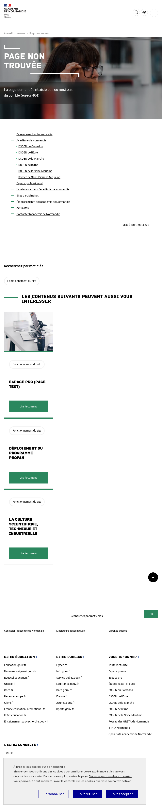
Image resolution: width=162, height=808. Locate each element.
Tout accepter (122, 794)
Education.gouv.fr (15, 665)
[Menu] (154, 13)
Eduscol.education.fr (17, 677)
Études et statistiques (121, 684)
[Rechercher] (136, 13)
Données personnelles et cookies (110, 776)
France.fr (62, 696)
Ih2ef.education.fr (15, 715)
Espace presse (117, 671)
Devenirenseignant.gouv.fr (20, 671)
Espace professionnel (29, 183)
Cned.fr (8, 690)
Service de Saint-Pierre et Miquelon (39, 177)
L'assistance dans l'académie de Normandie (42, 189)
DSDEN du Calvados (30, 146)
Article (21, 33)
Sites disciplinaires (27, 195)
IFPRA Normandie (119, 728)
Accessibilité (144, 12)
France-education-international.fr (24, 709)
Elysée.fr (61, 665)
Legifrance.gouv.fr (67, 684)
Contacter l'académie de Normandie (38, 214)
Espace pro (115, 677)
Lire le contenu (29, 406)
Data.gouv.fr (64, 690)
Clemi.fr (9, 703)
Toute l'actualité (118, 665)
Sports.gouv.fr (65, 709)
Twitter (8, 752)
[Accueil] (15, 11)
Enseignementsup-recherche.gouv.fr (26, 721)
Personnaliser (53, 794)
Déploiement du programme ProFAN (26, 453)
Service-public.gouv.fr (69, 677)
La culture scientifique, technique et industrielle (23, 526)
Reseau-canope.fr (15, 696)
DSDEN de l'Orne (28, 165)
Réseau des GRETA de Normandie (128, 721)
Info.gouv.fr (63, 671)
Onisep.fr (9, 684)
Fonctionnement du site (21, 281)
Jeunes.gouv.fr (65, 703)
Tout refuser (87, 794)
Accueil (8, 33)
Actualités (22, 208)
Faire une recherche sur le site (34, 134)
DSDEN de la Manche (31, 158)
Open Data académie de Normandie (130, 734)
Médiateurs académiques (70, 630)
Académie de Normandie (31, 140)
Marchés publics (117, 630)
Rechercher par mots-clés (87, 616)
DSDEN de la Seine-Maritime (35, 171)
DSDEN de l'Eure (28, 152)
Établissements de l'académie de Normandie (43, 202)
